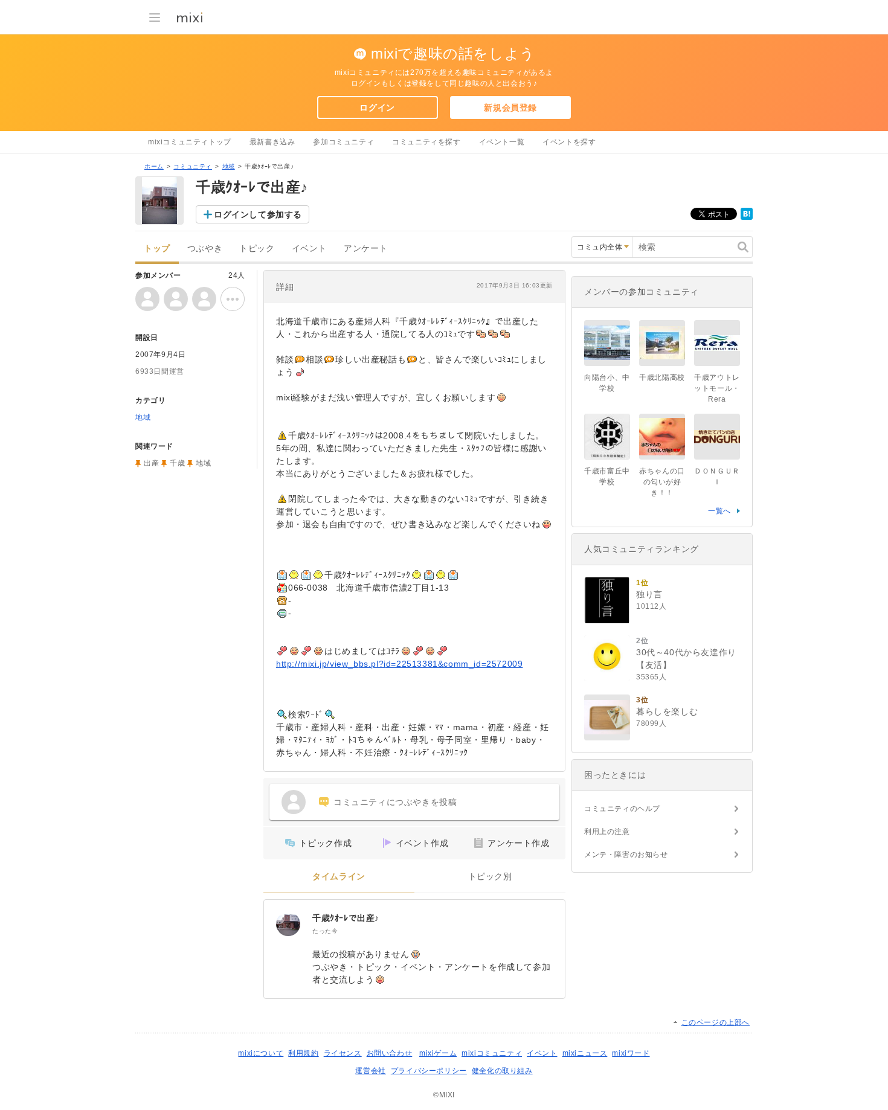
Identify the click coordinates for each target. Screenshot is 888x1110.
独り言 (649, 594)
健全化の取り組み (502, 1071)
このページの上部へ (715, 1022)
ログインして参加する (258, 214)
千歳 (177, 463)
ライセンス (343, 1053)
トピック (256, 248)
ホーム (154, 166)
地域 (228, 166)
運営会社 (370, 1071)
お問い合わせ (390, 1053)
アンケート (366, 248)
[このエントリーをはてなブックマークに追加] (747, 217)
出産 (151, 463)
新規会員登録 (510, 107)
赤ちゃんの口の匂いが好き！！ (662, 482)
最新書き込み (272, 142)
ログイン (376, 107)
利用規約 (303, 1053)
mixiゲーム (438, 1053)
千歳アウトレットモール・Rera (717, 388)
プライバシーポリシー (429, 1071)
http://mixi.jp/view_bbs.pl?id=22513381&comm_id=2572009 (399, 664)
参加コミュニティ (343, 142)
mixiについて (260, 1053)
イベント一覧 (502, 142)
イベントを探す (569, 142)
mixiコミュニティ (492, 1053)
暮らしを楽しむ (667, 711)
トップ (157, 248)
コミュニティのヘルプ (622, 808)
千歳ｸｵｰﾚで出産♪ (345, 918)
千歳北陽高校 (662, 377)
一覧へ (719, 511)
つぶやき (204, 248)
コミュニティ (192, 166)
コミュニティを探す (426, 142)
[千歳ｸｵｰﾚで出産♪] (288, 924)
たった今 (325, 931)
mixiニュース (585, 1053)
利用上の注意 (607, 831)
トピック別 (490, 876)
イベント (309, 248)
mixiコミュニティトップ (189, 142)
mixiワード (630, 1053)
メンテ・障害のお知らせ (626, 854)
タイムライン (338, 876)
